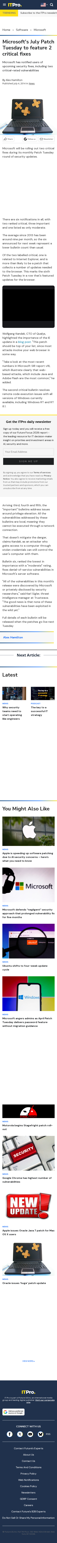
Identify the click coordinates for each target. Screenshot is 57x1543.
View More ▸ (28, 1361)
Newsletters (28, 1492)
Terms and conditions (28, 1467)
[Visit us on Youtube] (30, 1434)
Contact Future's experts (28, 1448)
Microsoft (40, 30)
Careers (28, 1505)
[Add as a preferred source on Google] (13, 1412)
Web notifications (28, 1480)
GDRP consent (28, 1499)
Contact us (28, 1461)
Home (6, 30)
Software (22, 30)
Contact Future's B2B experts (28, 1511)
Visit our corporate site (40, 1401)
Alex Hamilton (14, 80)
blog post (24, 342)
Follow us (32, 139)
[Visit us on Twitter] (20, 1434)
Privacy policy (28, 1473)
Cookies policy (28, 1486)
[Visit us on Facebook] (9, 1434)
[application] (28, 304)
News (32, 83)
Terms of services (42, 472)
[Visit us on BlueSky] (39, 1434)
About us (28, 1454)
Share (10, 139)
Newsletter (48, 139)
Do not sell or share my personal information (28, 1517)
